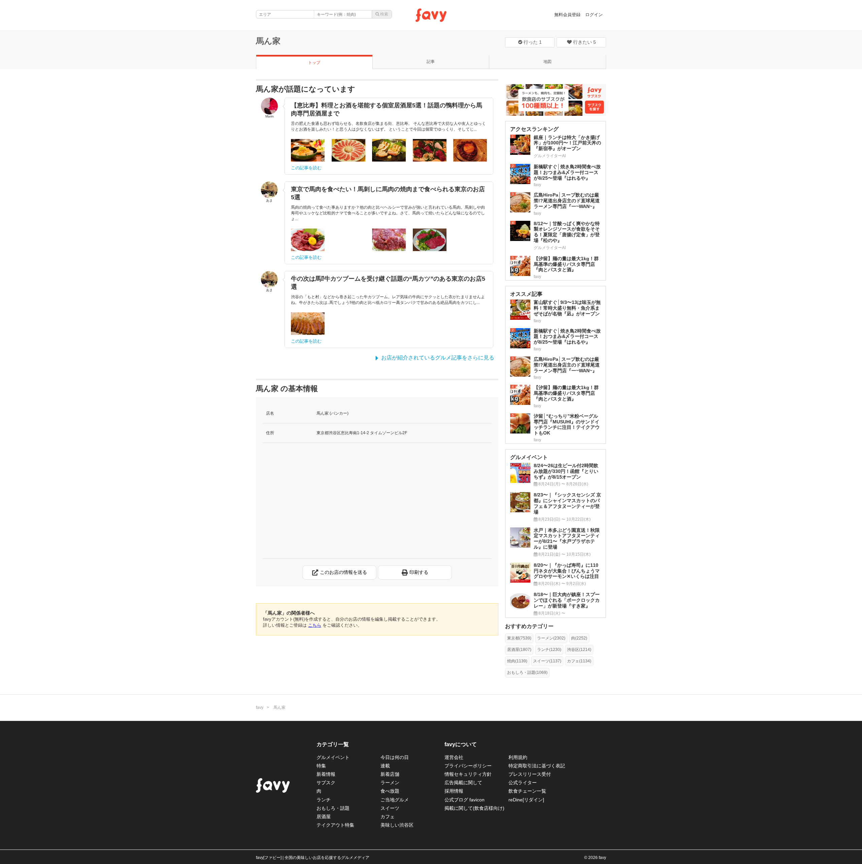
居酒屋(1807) (519, 649)
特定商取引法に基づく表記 (536, 765)
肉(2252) (579, 638)
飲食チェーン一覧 (527, 791)
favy (259, 707)
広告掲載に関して (463, 782)
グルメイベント (333, 757)
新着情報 (326, 774)
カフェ (387, 816)
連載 (385, 765)
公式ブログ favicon (464, 799)
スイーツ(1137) (547, 661)
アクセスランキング (534, 129)
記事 (431, 61)
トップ (314, 62)
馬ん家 (268, 40)
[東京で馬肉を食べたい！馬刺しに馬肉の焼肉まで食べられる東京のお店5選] (308, 240)
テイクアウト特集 (335, 825)
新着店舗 (389, 774)
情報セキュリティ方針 (468, 774)
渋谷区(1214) (579, 649)
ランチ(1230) (549, 649)
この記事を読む (306, 167)
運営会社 (453, 757)
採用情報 (453, 791)
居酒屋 (324, 816)
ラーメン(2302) (551, 638)
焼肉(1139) (517, 661)
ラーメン (389, 782)
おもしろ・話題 (333, 808)
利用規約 (517, 757)
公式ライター (522, 782)
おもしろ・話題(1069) (527, 672)
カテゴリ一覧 (333, 744)
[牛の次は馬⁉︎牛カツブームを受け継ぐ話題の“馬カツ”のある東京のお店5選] (308, 323)
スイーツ (389, 808)
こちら (314, 625)
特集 (321, 765)
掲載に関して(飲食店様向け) (474, 808)
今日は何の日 (394, 757)
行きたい (584, 42)
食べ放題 (389, 791)
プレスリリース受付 (529, 774)
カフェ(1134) (579, 661)
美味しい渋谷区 (396, 825)
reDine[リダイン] (526, 799)
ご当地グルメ (394, 799)
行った (532, 42)
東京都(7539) (519, 638)
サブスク (326, 782)
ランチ (324, 799)
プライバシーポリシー (468, 765)
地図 (547, 61)
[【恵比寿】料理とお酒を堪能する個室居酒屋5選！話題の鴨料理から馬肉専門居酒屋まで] (308, 150)
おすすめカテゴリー (529, 626)
